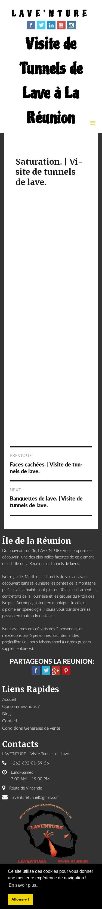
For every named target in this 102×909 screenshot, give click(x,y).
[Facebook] (31, 25)
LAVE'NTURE (51, 13)
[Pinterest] (66, 670)
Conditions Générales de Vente (31, 728)
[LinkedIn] (51, 25)
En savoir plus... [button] (24, 885)
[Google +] (56, 670)
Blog (6, 714)
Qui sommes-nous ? (21, 706)
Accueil (9, 699)
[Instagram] (71, 25)
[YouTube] (61, 25)
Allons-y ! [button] (20, 899)
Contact (9, 721)
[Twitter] (41, 25)
